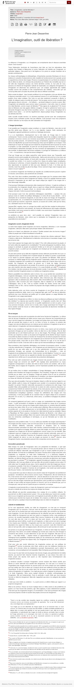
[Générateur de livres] (33, 2)
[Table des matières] (25, 2)
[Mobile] (36, 2)
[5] (57, 266)
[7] (58, 354)
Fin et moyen (18, 53)
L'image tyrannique (19, 50)
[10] (25, 460)
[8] (34, 361)
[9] (55, 436)
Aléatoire (4, 684)
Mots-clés (37, 684)
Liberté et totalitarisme (20, 56)
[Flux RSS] (39, 2)
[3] (24, 168)
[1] (39, 105)
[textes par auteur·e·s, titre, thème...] (27, 2)
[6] (51, 292)
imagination (19, 14)
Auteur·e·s (24, 684)
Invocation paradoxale (20, 55)
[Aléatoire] (42, 2)
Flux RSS (11, 684)
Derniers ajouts (45, 684)
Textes (17, 684)
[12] (16, 545)
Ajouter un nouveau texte (64, 684)
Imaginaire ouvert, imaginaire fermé (23, 52)
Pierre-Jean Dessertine (24, 12)
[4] (22, 211)
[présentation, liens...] (30, 2)
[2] (54, 138)
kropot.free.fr (40, 17)
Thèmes (30, 684)
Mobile (54, 684)
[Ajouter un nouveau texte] (45, 2)
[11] (20, 541)
